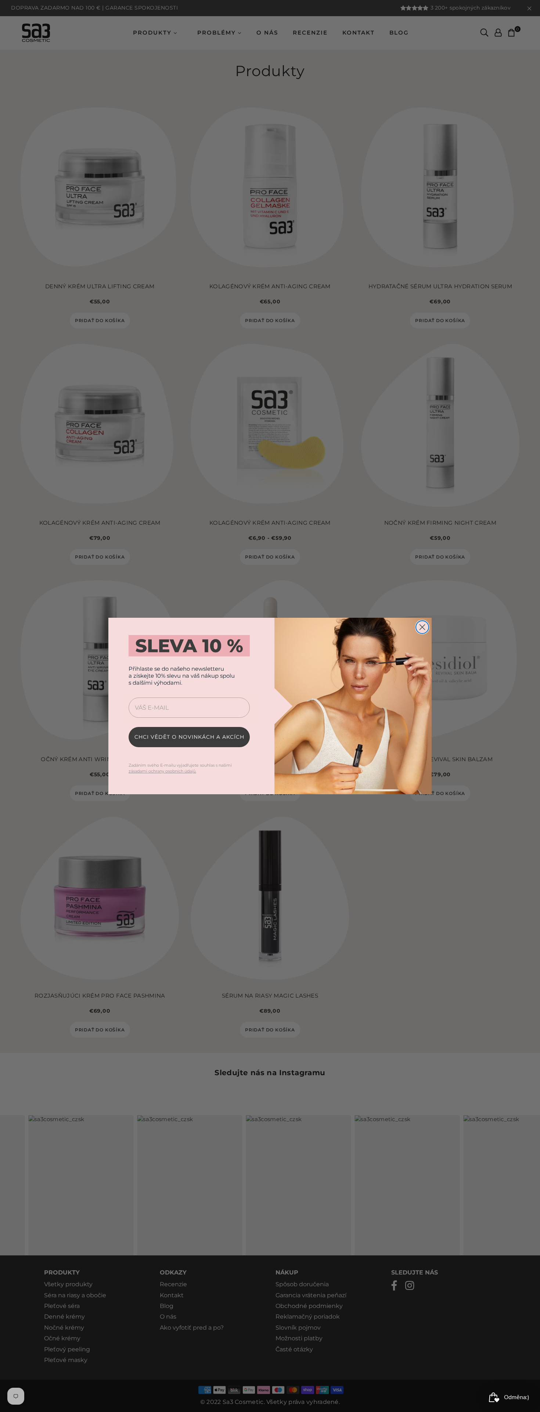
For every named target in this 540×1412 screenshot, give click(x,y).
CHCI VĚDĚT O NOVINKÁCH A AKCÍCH (189, 737)
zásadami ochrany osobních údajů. (162, 771)
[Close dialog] (422, 627)
